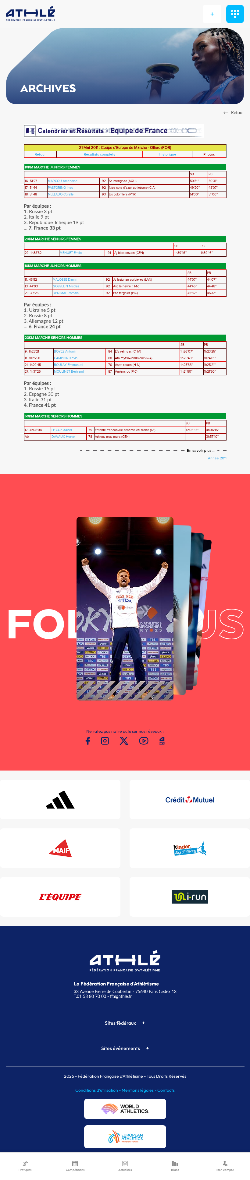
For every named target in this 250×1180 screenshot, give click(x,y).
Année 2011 (217, 458)
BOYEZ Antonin (65, 351)
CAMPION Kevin (65, 358)
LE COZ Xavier (62, 430)
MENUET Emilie (71, 253)
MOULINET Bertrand (69, 372)
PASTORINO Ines (60, 188)
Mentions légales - (139, 1090)
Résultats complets (99, 154)
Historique (167, 154)
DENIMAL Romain (66, 293)
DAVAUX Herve (63, 437)
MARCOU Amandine (62, 181)
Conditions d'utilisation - (98, 1090)
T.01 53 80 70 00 (90, 996)
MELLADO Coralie (60, 194)
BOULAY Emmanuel (68, 365)
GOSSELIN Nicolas (66, 286)
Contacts (166, 1090)
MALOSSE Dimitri (65, 280)
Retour (40, 154)
